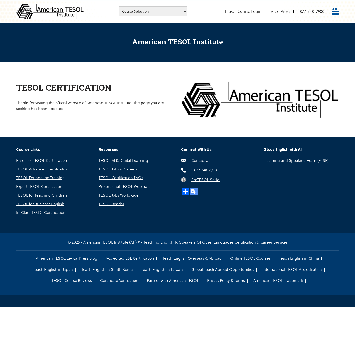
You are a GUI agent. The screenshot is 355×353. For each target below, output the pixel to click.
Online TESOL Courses (250, 258)
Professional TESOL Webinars (124, 186)
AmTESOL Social (205, 180)
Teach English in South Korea (107, 270)
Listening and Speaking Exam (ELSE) (296, 160)
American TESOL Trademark (278, 281)
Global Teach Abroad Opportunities (222, 270)
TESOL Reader (111, 204)
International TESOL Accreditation (292, 270)
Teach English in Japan (53, 270)
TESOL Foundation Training (40, 178)
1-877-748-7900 (310, 11)
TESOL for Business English (40, 204)
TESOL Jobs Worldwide (119, 195)
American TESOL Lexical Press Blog (66, 258)
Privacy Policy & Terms (226, 281)
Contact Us (200, 160)
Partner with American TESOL (173, 281)
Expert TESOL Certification (39, 186)
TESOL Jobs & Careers (118, 169)
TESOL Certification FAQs (121, 178)
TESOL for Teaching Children (41, 195)
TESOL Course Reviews (72, 281)
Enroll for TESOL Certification (41, 160)
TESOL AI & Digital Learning (123, 160)
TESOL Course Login (242, 11)
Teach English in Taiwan (162, 270)
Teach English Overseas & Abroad (192, 258)
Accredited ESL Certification (130, 258)
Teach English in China (299, 258)
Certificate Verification (119, 281)
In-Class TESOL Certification (40, 212)
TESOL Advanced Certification (42, 169)
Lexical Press (279, 11)
